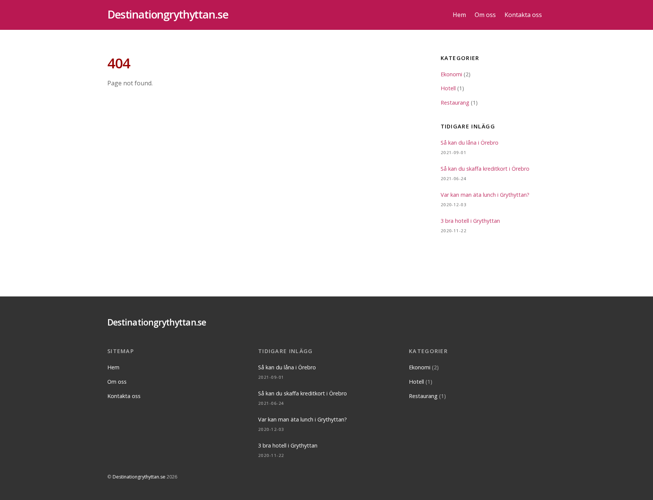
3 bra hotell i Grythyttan (470, 220)
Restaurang (455, 102)
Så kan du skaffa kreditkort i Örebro (485, 168)
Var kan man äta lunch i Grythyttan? (485, 194)
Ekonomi (451, 74)
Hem (459, 15)
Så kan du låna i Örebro (469, 142)
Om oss (485, 15)
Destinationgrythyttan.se (139, 477)
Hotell (448, 88)
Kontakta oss (523, 15)
